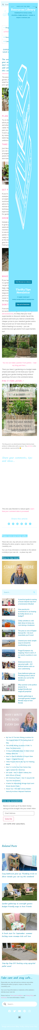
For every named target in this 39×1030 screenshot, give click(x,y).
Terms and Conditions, (16, 995)
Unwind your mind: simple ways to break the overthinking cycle (27, 643)
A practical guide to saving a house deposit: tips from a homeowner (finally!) (27, 602)
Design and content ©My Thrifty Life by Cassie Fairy (19, 1026)
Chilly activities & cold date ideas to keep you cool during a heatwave (26, 623)
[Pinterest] (24, 1011)
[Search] (34, 592)
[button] (19, 1017)
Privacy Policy (29, 995)
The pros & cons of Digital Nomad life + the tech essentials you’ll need (27, 633)
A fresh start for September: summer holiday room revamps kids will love (17, 935)
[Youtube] (19, 1011)
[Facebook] (9, 1011)
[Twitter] (14, 1011)
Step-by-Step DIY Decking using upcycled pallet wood (18, 965)
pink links (29, 446)
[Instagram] (29, 1011)
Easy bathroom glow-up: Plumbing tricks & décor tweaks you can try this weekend (19, 875)
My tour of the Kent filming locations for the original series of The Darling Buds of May (20, 740)
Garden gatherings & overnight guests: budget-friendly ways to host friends (17, 905)
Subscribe (8, 819)
